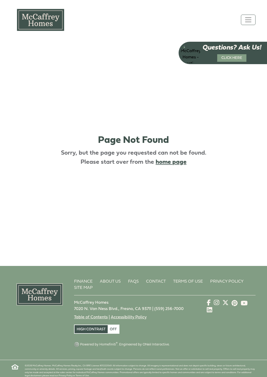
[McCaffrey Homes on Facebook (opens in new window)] (209, 304)
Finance (83, 281)
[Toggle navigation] (248, 20)
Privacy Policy (227, 281)
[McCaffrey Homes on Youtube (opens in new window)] (244, 304)
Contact (156, 281)
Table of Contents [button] (91, 317)
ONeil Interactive (156, 344)
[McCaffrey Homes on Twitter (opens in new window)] (225, 304)
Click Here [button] (231, 58)
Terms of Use (188, 281)
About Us (110, 281)
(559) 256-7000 (169, 309)
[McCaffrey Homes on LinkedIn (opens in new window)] (209, 311)
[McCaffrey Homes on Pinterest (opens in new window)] (235, 304)
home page (171, 162)
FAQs (133, 281)
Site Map (83, 288)
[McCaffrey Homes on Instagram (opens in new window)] (217, 304)
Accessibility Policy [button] (129, 317)
